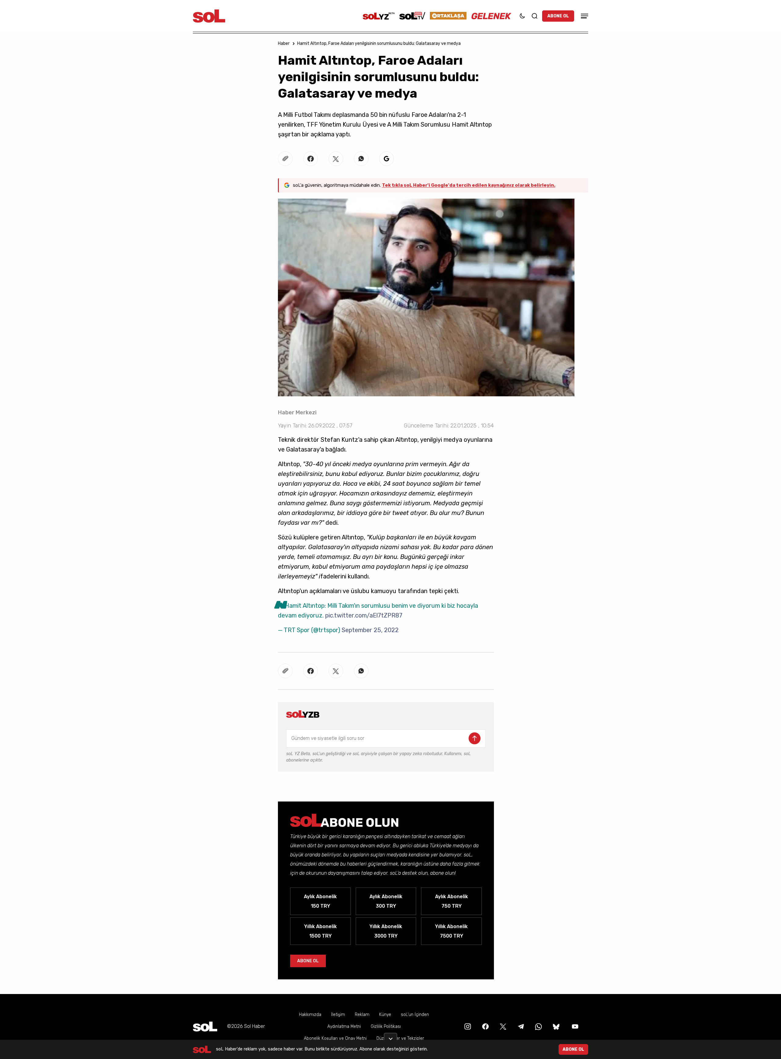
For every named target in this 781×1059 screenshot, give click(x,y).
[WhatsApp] (538, 1026)
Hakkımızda (310, 1014)
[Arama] (534, 16)
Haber (284, 43)
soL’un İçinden (415, 1014)
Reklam (362, 1014)
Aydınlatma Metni (344, 1026)
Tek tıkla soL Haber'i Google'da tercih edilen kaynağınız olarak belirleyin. (468, 185)
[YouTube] (574, 1026)
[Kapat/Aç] (390, 1036)
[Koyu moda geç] (522, 16)
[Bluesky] (556, 1026)
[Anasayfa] (205, 1026)
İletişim (338, 1014)
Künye (385, 1014)
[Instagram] (467, 1026)
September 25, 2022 (370, 630)
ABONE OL (558, 16)
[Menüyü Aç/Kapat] (583, 16)
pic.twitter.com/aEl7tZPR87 (363, 615)
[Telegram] (520, 1026)
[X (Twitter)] (502, 1026)
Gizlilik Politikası (386, 1026)
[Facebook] (485, 1026)
